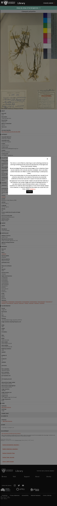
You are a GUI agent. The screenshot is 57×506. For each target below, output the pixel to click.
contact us (32, 189)
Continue (29, 191)
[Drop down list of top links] (2, 2)
